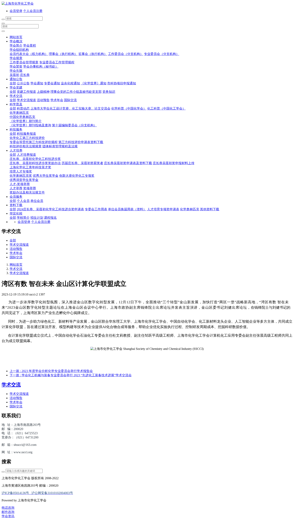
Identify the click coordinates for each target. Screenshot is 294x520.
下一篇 (71, 375)
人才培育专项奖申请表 (163, 209)
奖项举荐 (29, 188)
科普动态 (23, 108)
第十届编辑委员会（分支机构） (74, 125)
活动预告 (43, 100)
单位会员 (36, 201)
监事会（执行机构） (92, 54)
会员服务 (16, 196)
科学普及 (16, 104)
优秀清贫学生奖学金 (24, 180)
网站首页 (16, 37)
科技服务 (16, 129)
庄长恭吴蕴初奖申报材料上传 (173, 163)
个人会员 (23, 201)
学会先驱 (16, 70)
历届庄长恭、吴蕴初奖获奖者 (82, 163)
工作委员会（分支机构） (125, 54)
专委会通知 (52, 83)
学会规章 (16, 58)
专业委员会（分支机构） (161, 54)
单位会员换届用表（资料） (127, 209)
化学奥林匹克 (19, 112)
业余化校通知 (70, 83)
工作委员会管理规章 (24, 62)
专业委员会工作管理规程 (56, 62)
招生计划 (36, 217)
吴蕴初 (14, 75)
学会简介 (16, 45)
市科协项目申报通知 (121, 83)
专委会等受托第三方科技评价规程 (34, 142)
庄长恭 (25, 75)
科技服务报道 (26, 133)
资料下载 (16, 205)
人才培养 (16, 150)
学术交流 (16, 96)
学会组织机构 (19, 49)
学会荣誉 (16, 66)
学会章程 (29, 45)
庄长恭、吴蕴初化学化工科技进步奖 (35, 159)
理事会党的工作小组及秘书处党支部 (76, 91)
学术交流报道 (26, 100)
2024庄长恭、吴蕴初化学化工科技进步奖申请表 (50, 209)
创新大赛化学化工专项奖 (76, 175)
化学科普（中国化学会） (128, 108)
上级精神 (43, 91)
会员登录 (16, 11)
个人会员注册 (32, 11)
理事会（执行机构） (63, 54)
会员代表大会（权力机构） (29, 54)
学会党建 (16, 87)
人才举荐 (16, 188)
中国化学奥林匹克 (22, 117)
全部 (13, 83)
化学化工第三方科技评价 (27, 138)
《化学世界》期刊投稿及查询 (30, 125)
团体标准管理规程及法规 (60, 146)
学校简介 (23, 217)
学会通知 (36, 83)
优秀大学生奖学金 (45, 175)
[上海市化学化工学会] (147, 4)
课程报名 (50, 217)
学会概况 (16, 41)
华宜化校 (16, 213)
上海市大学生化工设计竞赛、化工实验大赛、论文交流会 (70, 108)
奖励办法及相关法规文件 (27, 192)
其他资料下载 (209, 209)
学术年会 (56, 100)
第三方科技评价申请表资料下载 (80, 142)
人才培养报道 (26, 154)
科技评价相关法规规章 (26, 146)
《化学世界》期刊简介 (26, 121)
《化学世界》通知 (93, 83)
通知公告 (16, 79)
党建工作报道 (26, 91)
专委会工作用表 (96, 209)
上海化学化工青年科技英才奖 (30, 167)
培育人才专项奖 (21, 171)
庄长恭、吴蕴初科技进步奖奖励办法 (35, 163)
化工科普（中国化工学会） (166, 108)
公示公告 (23, 83)
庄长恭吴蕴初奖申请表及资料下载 (128, 163)
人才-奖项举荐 (20, 184)
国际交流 (70, 100)
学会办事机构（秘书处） (40, 66)
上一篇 (51, 371)
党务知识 (108, 91)
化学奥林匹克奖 (21, 175)
